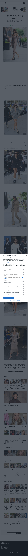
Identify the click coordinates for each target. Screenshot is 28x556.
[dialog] (14, 278)
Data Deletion (9, 300)
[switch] (23, 269)
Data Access (14, 300)
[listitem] (14, 280)
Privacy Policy (18, 300)
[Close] (26, 255)
